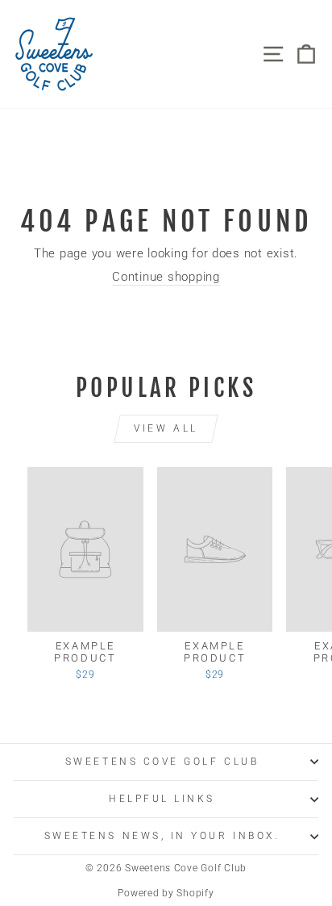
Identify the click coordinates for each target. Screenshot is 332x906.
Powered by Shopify (166, 893)
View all (166, 428)
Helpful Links (162, 798)
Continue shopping (166, 276)
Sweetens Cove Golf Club (162, 761)
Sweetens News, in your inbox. (162, 835)
